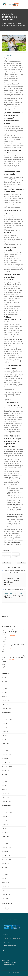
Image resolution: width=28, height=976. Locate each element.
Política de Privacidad (9, 962)
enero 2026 (5, 704)
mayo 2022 (5, 875)
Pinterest (6, 556)
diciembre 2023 (6, 801)
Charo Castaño (9, 576)
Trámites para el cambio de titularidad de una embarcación (16, 631)
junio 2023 (5, 824)
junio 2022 (5, 871)
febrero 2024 (5, 793)
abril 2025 (4, 739)
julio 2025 (4, 727)
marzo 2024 (5, 789)
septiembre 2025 (7, 720)
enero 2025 (5, 751)
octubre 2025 (6, 716)
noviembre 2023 (6, 805)
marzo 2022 (5, 882)
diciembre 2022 (6, 847)
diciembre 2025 (6, 708)
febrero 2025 (5, 747)
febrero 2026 (5, 700)
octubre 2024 (6, 762)
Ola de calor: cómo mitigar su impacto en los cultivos (13, 580)
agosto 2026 (5, 677)
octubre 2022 (6, 855)
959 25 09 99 (7, 942)
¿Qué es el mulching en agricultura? (13, 597)
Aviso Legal (5, 960)
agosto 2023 (5, 816)
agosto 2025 (5, 723)
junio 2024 (5, 778)
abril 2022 (5, 878)
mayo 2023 (5, 828)
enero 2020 (5, 898)
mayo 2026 (5, 689)
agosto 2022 (5, 863)
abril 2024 (5, 785)
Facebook (6, 554)
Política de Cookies (8, 964)
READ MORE (7, 584)
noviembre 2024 (6, 758)
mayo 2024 (5, 782)
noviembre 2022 (6, 851)
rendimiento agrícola (12, 376)
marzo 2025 (5, 743)
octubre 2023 (6, 809)
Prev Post (6, 562)
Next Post (21, 562)
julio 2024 (4, 774)
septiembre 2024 (7, 766)
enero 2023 (5, 844)
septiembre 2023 (7, 813)
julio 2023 (4, 820)
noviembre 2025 (6, 712)
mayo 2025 (5, 735)
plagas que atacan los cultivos (13, 339)
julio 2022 (4, 867)
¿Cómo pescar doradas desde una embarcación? (16, 645)
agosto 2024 (5, 770)
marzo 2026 (5, 696)
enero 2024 (5, 797)
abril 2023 (5, 832)
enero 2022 (5, 890)
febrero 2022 (5, 886)
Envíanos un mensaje (10, 945)
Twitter (16, 554)
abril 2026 (4, 692)
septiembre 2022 (7, 859)
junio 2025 (5, 731)
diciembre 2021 (6, 894)
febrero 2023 (5, 840)
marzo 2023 (5, 836)
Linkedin (16, 556)
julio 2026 (4, 681)
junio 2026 (5, 685)
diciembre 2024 (6, 754)
